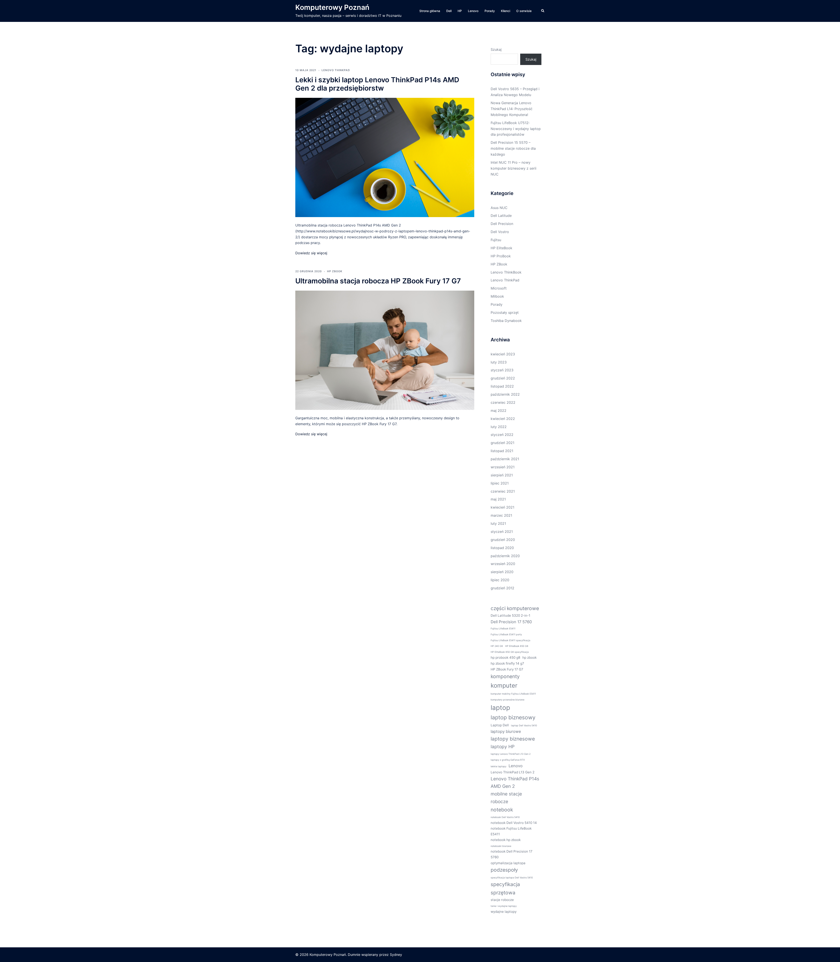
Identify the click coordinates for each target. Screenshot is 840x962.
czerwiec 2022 (503, 402)
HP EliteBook (501, 248)
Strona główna (429, 11)
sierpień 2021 (502, 475)
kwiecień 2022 (503, 418)
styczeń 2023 (502, 370)
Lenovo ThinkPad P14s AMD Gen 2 (515, 782)
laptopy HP (502, 746)
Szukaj (496, 49)
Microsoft (499, 288)
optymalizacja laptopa (508, 863)
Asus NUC (499, 207)
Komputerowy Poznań (332, 7)
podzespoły (504, 870)
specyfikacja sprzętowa (505, 888)
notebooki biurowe (501, 846)
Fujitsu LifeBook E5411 (503, 628)
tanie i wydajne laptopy (504, 906)
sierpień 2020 (502, 572)
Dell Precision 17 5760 (511, 621)
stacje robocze (502, 900)
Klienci (505, 11)
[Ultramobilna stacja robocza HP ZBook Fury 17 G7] (384, 350)
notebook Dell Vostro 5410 (505, 817)
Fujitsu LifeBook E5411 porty (506, 634)
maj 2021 (498, 499)
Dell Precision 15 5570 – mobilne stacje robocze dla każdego (513, 148)
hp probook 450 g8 (505, 657)
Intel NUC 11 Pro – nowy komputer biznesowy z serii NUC (513, 168)
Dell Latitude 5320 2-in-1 (510, 615)
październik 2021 (505, 459)
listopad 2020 (502, 548)
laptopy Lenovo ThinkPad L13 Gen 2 (510, 754)
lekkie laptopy (498, 766)
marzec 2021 (501, 515)
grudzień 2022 (503, 378)
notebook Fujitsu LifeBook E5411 (511, 831)
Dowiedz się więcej (311, 253)
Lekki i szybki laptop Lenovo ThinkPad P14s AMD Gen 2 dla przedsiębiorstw (377, 83)
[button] (543, 11)
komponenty (505, 676)
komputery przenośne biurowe (507, 699)
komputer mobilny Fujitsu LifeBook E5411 (513, 693)
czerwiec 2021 (503, 491)
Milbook (497, 296)
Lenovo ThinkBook (506, 272)
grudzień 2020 (503, 539)
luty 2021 (498, 523)
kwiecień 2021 (502, 507)
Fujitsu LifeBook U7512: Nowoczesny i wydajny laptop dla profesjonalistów (516, 129)
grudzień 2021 (502, 443)
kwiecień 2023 (503, 354)
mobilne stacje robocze (506, 797)
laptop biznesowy (513, 717)
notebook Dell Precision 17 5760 (511, 854)
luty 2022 (499, 427)
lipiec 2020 (500, 580)
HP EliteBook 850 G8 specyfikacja (510, 652)
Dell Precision (502, 223)
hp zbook (529, 657)
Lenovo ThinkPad (336, 70)
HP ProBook (501, 256)
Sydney (396, 954)
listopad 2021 (502, 451)
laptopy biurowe (506, 731)
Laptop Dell (500, 725)
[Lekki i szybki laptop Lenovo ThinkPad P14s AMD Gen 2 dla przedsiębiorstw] (384, 157)
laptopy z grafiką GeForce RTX (508, 759)
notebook (502, 810)
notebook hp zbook (506, 840)
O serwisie (524, 11)
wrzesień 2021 (502, 467)
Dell (449, 11)
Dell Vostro (500, 232)
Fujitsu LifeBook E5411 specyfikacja (510, 640)
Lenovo (473, 11)
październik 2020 (505, 556)
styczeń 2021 (502, 531)
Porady (490, 11)
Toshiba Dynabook (506, 320)
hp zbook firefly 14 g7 (507, 663)
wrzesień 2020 (503, 564)
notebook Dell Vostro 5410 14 (514, 823)
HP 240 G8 (497, 646)
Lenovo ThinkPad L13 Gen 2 (512, 772)
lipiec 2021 (500, 483)
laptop (500, 707)
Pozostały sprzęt (505, 312)
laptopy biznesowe (513, 739)
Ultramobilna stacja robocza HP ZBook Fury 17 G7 (378, 281)
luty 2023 (499, 362)
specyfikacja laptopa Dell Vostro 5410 (512, 877)
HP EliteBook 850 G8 (516, 646)
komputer (504, 685)
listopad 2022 (502, 386)
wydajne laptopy (503, 911)
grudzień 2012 (502, 588)
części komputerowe (515, 608)
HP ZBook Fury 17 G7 (507, 669)
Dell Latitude (501, 215)
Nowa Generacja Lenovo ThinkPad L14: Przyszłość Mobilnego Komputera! (511, 109)
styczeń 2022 (502, 434)
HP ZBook (334, 271)
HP (460, 11)
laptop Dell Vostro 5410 (524, 725)
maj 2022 (498, 410)
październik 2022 (505, 394)
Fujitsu (496, 240)
